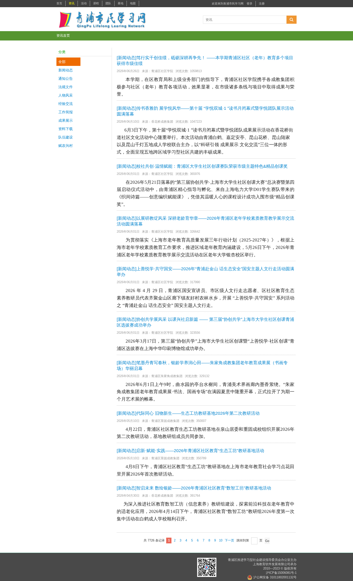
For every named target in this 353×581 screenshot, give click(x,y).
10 (220, 540)
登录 (249, 3)
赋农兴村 (64, 146)
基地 (120, 3)
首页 (59, 3)
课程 (96, 3)
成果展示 (64, 120)
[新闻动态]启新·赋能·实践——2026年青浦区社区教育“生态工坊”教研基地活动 (190, 450)
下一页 (229, 540)
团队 (108, 3)
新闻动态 (64, 70)
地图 (133, 3)
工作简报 (64, 112)
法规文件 (64, 87)
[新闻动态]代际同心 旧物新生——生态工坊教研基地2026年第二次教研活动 (188, 413)
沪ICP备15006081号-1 (281, 573)
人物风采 (64, 95)
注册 (262, 3)
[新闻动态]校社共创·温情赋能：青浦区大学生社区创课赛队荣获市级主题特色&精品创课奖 (202, 166)
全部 (61, 62)
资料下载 (64, 129)
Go (267, 541)
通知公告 (64, 78)
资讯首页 (63, 35)
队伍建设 (64, 137)
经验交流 (64, 104)
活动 (84, 3)
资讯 (71, 3)
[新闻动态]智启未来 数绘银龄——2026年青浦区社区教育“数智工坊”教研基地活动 (194, 488)
